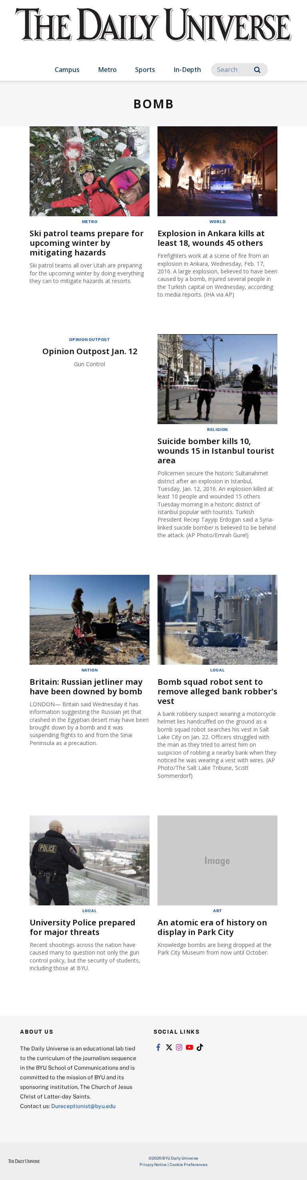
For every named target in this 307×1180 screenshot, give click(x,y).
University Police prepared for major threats (83, 927)
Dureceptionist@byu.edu (83, 1105)
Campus (67, 69)
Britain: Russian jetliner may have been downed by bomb (86, 686)
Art (217, 910)
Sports (145, 69)
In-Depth (187, 69)
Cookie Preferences (188, 1164)
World (217, 221)
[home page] (153, 32)
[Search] (257, 70)
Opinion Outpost (89, 339)
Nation (90, 670)
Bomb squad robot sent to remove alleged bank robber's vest (217, 691)
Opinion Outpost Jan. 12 (89, 351)
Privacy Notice (153, 1164)
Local (217, 670)
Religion (217, 429)
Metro (107, 69)
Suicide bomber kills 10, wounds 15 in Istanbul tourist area (215, 451)
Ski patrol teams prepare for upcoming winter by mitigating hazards (87, 243)
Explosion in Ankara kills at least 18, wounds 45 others (211, 238)
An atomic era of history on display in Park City (212, 927)
